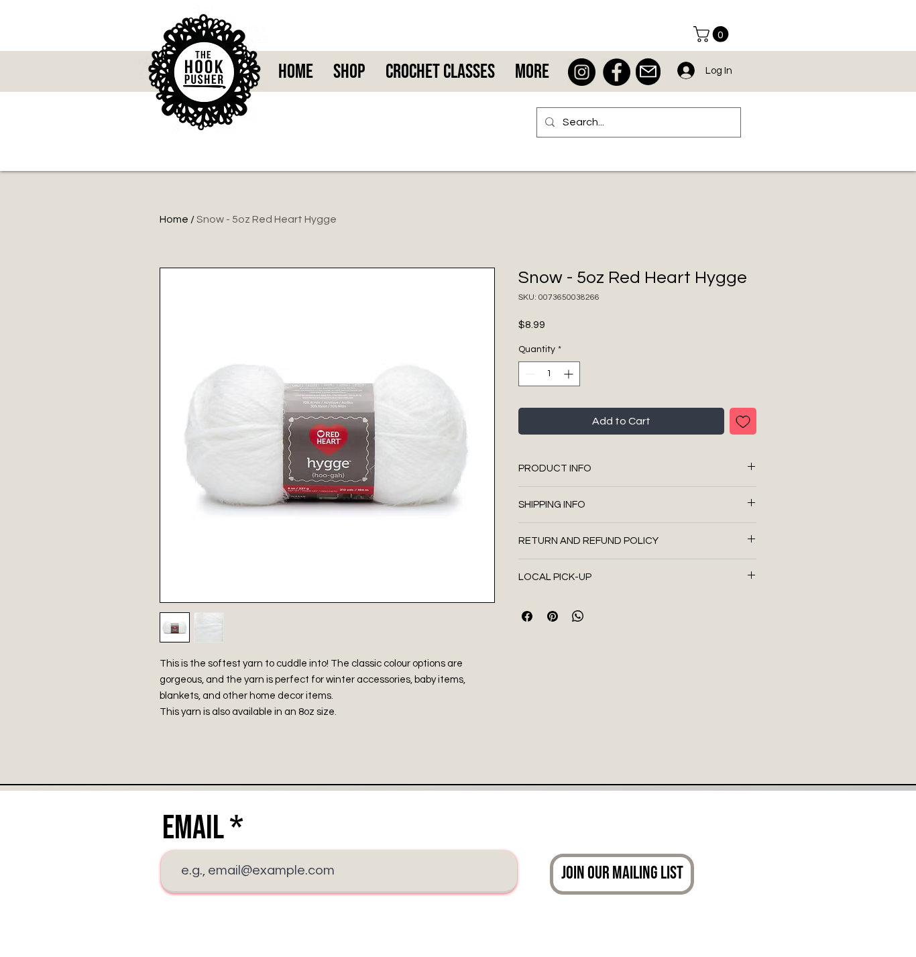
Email (193, 828)
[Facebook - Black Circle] (616, 72)
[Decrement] (528, 374)
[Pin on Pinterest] (553, 616)
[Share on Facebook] (527, 616)
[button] (712, 34)
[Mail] (648, 71)
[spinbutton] (549, 374)
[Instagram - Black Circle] (581, 72)
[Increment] (569, 374)
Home (174, 219)
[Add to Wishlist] (743, 421)
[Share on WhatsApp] (578, 616)
